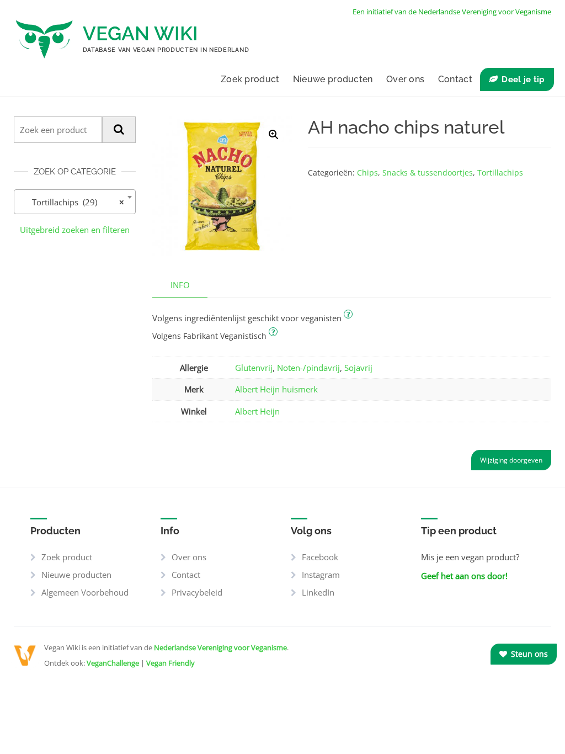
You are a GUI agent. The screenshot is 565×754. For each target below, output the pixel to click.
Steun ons (528, 654)
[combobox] (75, 201)
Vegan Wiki (140, 33)
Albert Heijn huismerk (276, 389)
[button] (274, 135)
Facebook (320, 556)
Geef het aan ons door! (464, 575)
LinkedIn (318, 592)
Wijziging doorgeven (511, 460)
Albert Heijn (257, 411)
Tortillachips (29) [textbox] (71, 202)
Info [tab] (180, 284)
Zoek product (250, 79)
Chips (367, 172)
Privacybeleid (197, 592)
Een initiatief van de (452, 12)
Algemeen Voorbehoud (85, 592)
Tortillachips (500, 172)
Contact (455, 79)
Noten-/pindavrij (308, 367)
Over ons (405, 79)
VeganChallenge (113, 663)
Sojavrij (358, 367)
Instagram (321, 574)
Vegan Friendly (170, 663)
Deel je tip (523, 79)
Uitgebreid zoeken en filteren (75, 229)
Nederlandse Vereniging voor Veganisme (220, 647)
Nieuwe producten (333, 79)
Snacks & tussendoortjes (427, 172)
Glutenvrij (254, 367)
